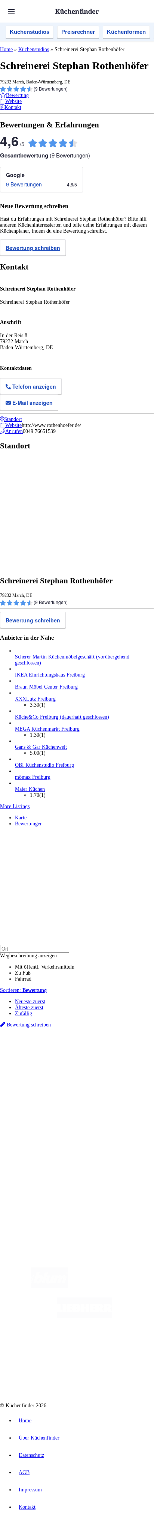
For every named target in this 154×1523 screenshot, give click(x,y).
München (84, 1057)
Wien (19, 1063)
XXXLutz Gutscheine (87, 1069)
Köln (72, 1063)
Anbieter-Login (36, 1170)
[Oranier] (61, 1346)
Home (6, 49)
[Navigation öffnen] (11, 11)
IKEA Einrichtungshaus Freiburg (50, 675)
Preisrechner (78, 32)
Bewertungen (29, 824)
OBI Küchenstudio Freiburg (44, 765)
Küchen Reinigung (34, 1108)
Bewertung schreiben (33, 247)
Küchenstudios (29, 32)
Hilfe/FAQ (26, 1126)
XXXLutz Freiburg (35, 699)
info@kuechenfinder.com (26, 1197)
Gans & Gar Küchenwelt (41, 747)
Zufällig (23, 1013)
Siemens (118, 1063)
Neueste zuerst (30, 1001)
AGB (24, 1472)
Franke (102, 1063)
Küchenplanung (31, 1102)
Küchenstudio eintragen (40, 1164)
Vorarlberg (104, 1057)
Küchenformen (126, 32)
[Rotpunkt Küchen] (49, 1376)
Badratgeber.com (32, 1132)
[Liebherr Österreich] (84, 1316)
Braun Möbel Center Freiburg (46, 687)
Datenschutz (31, 1455)
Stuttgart (86, 1063)
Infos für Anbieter (34, 1152)
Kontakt (27, 1507)
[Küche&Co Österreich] (104, 1376)
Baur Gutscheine (52, 1075)
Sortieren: (23, 990)
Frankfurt (57, 1063)
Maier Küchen (30, 789)
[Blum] (49, 1286)
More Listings (15, 806)
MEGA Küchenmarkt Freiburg (47, 729)
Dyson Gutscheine (125, 1069)
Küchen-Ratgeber (33, 1114)
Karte (21, 818)
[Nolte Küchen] (122, 1346)
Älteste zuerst (29, 1007)
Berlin (49, 1057)
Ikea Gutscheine (51, 1069)
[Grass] (111, 1286)
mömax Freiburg (32, 777)
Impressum (30, 1490)
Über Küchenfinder (35, 1120)
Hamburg (65, 1057)
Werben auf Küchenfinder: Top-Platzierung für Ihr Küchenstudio (84, 1158)
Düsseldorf (36, 1063)
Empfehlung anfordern (39, 1051)
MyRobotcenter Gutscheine (93, 1075)
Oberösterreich (129, 1057)
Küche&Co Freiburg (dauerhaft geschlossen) (62, 717)
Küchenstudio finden (37, 1045)
